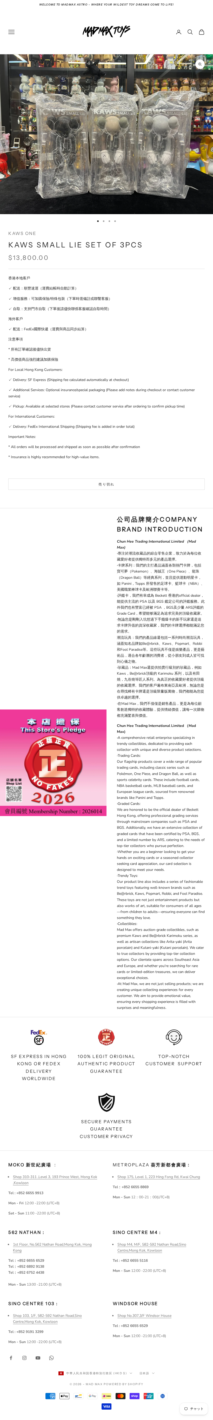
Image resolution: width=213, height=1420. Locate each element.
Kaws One (22, 233)
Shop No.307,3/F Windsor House (144, 1315)
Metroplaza (152, 1164)
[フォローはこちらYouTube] (38, 1357)
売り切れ (106, 484)
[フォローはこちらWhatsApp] (51, 1357)
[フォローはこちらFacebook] (11, 1357)
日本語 (144, 1373)
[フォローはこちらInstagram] (24, 1357)
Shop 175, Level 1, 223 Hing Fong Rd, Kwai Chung (158, 1176)
